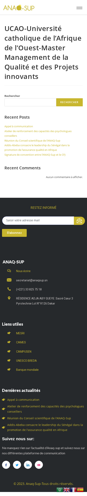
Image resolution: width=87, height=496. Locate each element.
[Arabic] (59, 489)
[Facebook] (6, 465)
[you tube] (39, 465)
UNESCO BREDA (26, 360)
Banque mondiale (27, 369)
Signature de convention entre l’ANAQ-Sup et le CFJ (34, 154)
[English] (66, 489)
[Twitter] (17, 465)
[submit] (79, 221)
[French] (73, 489)
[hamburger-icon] (79, 8)
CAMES (21, 342)
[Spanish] (80, 489)
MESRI (20, 333)
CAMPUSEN (23, 351)
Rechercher (12, 96)
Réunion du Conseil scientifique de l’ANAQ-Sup (32, 140)
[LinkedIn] (28, 465)
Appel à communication (18, 126)
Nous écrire (23, 271)
